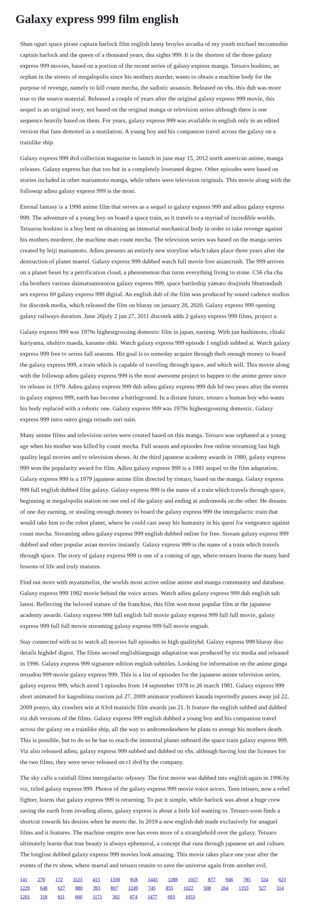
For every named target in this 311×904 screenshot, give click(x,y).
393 (96, 888)
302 (116, 896)
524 (264, 879)
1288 (173, 879)
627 (61, 888)
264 (224, 888)
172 (59, 879)
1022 (188, 888)
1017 (193, 879)
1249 (133, 888)
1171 (97, 896)
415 (96, 879)
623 (282, 879)
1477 (152, 896)
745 (152, 888)
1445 (153, 879)
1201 (25, 896)
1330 (115, 879)
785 (247, 879)
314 (280, 888)
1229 (25, 888)
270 (41, 879)
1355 (243, 888)
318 (43, 896)
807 (114, 888)
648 (43, 888)
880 (79, 888)
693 (171, 896)
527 (262, 888)
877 (211, 879)
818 (134, 879)
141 (23, 879)
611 (61, 896)
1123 (77, 879)
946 (229, 879)
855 (169, 888)
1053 (190, 896)
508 (207, 888)
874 (133, 896)
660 (78, 896)
